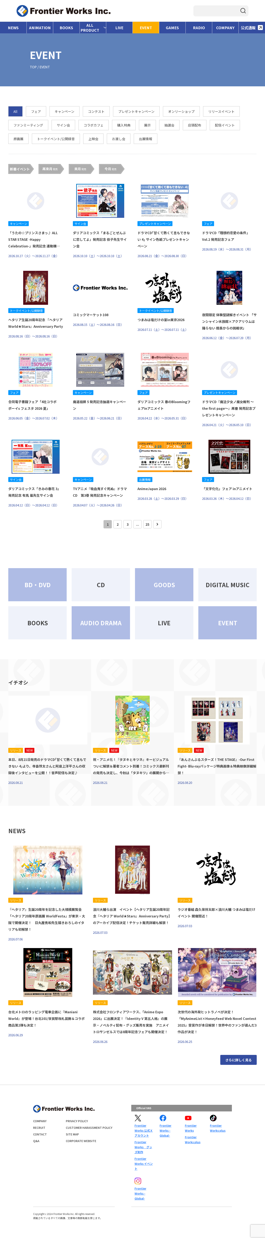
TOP (33, 66)
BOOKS (66, 27)
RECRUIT (39, 1128)
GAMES (172, 27)
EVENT (146, 27)
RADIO (199, 27)
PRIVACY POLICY (77, 1121)
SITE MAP (72, 1134)
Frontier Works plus (192, 1139)
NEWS (13, 27)
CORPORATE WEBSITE (81, 1141)
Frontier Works (191, 1128)
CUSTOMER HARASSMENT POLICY (89, 1128)
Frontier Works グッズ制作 (143, 1147)
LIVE (119, 27)
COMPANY (225, 27)
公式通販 (248, 27)
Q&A (36, 1141)
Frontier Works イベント (144, 1164)
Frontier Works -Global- (165, 1130)
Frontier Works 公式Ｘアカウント (144, 1130)
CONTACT (40, 1134)
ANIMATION (40, 27)
